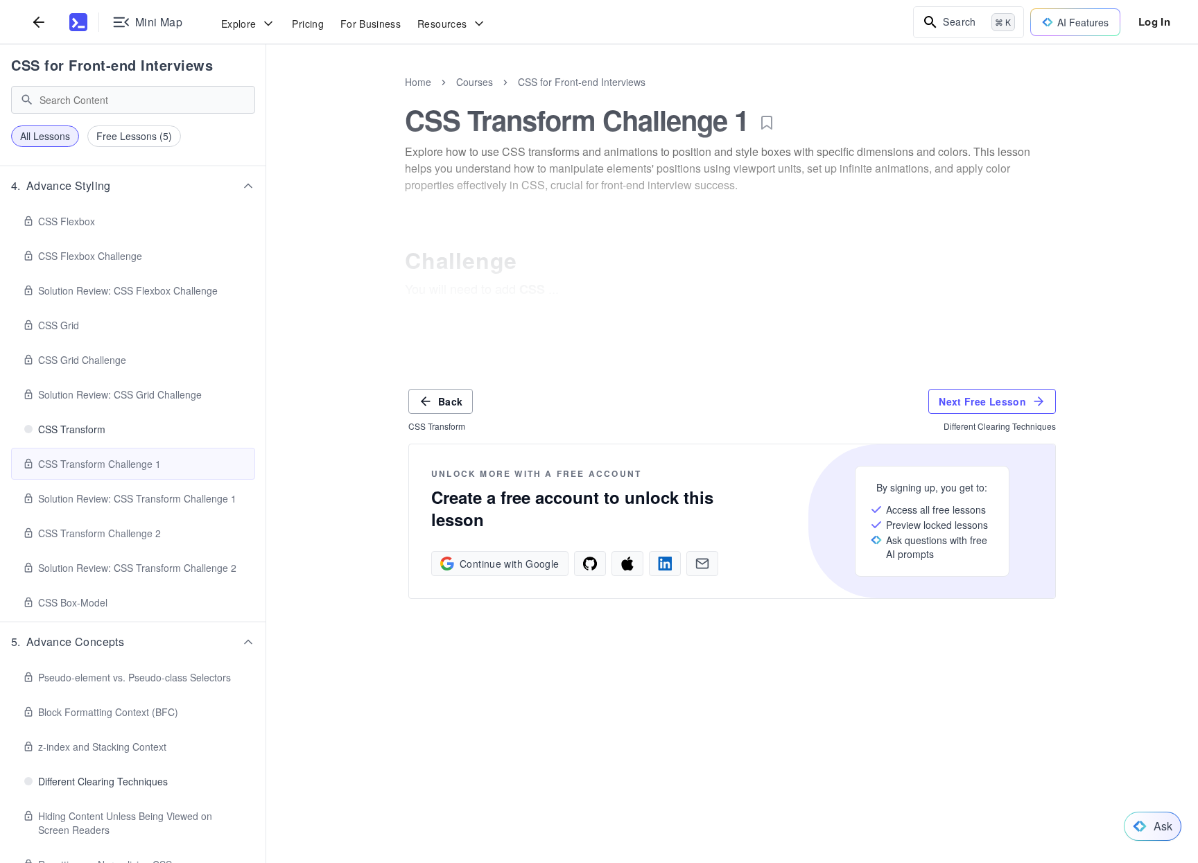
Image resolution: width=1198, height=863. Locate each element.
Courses (474, 82)
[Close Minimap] (266, 97)
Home (418, 82)
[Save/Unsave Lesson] (767, 123)
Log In (1154, 21)
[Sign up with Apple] (627, 563)
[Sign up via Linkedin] (665, 563)
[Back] (38, 22)
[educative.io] (78, 22)
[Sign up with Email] (702, 563)
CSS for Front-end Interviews (112, 65)
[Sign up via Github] (590, 563)
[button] (133, 185)
